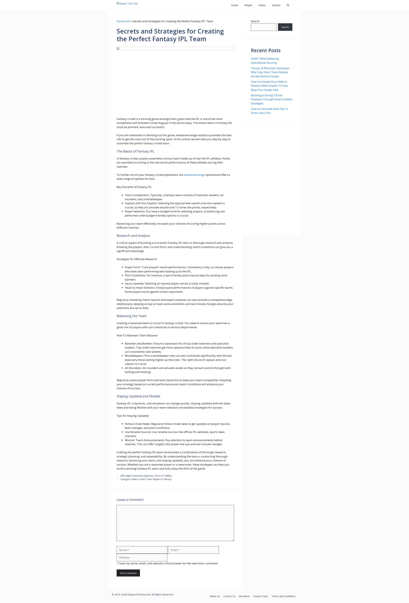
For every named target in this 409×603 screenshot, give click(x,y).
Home (234, 5)
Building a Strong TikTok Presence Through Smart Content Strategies (271, 99)
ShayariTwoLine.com (139, 594)
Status (262, 5)
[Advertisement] (271, 180)
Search (255, 21)
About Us (215, 596)
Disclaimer (244, 596)
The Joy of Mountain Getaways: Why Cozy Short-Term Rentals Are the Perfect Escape (270, 72)
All (128, 21)
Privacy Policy (260, 596)
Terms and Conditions (283, 596)
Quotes (276, 5)
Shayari (248, 5)
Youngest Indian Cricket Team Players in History (145, 479)
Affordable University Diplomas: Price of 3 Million (146, 475)
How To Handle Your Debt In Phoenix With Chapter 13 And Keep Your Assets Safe (269, 86)
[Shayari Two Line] (131, 5)
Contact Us (229, 596)
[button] (288, 5)
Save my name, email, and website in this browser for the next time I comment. (168, 563)
